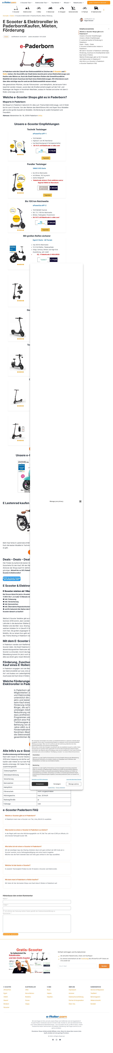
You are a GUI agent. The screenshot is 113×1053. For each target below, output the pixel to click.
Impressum (72, 990)
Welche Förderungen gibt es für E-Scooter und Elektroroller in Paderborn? (94, 58)
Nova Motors (29, 993)
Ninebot (6, 1004)
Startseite (5, 15)
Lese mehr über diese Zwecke (73, 779)
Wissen (66, 3)
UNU (26, 990)
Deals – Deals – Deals (87, 44)
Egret (5, 993)
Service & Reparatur (97, 990)
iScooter (6, 1007)
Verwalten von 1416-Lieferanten (40, 779)
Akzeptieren (40, 784)
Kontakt (93, 1004)
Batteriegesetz (95, 997)
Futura (27, 1000)
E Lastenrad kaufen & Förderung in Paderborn (91, 41)
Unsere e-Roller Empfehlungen (90, 38)
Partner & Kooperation (76, 1000)
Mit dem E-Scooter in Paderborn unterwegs (94, 51)
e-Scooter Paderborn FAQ (88, 63)
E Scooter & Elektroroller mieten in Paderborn (91, 47)
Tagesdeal (46, 158)
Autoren (71, 993)
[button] (80, 501)
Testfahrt (94, 993)
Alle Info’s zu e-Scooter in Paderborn (92, 61)
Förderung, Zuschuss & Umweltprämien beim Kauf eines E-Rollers (94, 54)
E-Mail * (5, 905)
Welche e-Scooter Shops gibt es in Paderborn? (91, 33)
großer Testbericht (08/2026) (98, 2)
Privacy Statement (60, 787)
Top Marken (55, 3)
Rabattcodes (78, 3)
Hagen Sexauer (88, 20)
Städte (12, 15)
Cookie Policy (51, 787)
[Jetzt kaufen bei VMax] (20, 181)
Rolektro (28, 997)
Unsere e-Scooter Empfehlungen (90, 36)
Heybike (50, 997)
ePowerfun (7, 990)
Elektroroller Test (41, 3)
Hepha (49, 993)
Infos (40, 115)
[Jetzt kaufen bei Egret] (20, 253)
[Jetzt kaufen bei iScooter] (20, 395)
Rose (48, 990)
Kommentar (7, 913)
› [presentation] (103, 10)
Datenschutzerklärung (76, 997)
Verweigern (57, 784)
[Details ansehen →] (20, 145)
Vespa (27, 1004)
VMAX (6, 997)
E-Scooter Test (26, 3)
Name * (5, 898)
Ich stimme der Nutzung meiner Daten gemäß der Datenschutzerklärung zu (30, 911)
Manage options (74, 784)
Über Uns (72, 1004)
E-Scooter (57, 71)
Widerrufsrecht (95, 1000)
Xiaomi (6, 1000)
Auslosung (84, 958)
